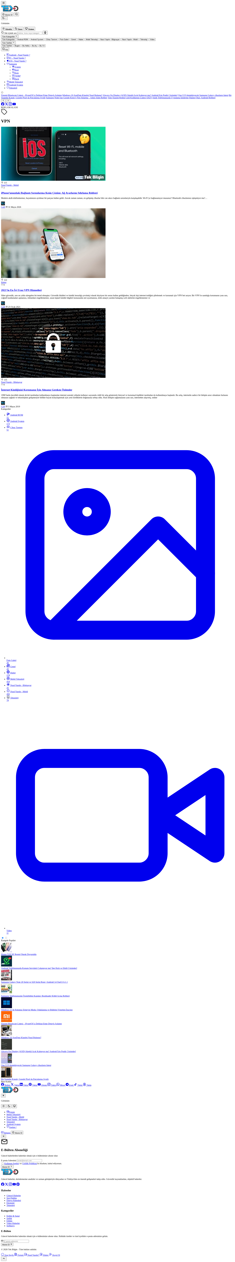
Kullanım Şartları (11, 1163)
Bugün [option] (17, 46)
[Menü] (3, 3)
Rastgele (4, 940)
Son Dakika (12, 1198)
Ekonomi (10, 1203)
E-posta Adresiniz (8, 1160)
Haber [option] (81, 39)
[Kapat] (3, 1136)
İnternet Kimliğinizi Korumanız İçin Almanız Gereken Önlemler (36, 389)
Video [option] (152, 39)
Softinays (11, 1226)
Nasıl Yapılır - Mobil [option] (130, 39)
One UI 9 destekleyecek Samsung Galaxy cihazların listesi (203, 95)
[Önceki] (3, 100)
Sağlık (9, 1218)
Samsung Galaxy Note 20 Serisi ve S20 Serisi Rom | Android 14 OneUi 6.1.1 (34, 982)
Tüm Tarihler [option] (7, 46)
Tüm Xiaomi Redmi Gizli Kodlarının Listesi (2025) (130, 98)
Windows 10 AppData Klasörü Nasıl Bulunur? (82, 95)
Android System (14, 1124)
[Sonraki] (8, 100)
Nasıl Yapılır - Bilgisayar (11, 382)
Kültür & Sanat (13, 1216)
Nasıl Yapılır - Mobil (10, 185)
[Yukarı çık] (4, 1258)
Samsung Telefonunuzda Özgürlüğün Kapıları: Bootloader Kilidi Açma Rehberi (35, 996)
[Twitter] (7, 105)
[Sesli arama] (45, 33)
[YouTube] (14, 105)
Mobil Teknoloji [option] (92, 39)
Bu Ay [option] (34, 46)
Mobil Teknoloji (13, 1114)
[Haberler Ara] (16, 14)
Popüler (12, 940)
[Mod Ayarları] (4, 18)
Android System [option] (37, 39)
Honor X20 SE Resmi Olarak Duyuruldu (18, 954)
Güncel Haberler (14, 1195)
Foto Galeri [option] (64, 39)
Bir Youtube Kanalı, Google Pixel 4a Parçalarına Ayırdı (25, 1079)
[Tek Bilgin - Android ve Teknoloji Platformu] (10, 1174)
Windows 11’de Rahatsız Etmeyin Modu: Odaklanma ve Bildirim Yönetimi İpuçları (37, 1010)
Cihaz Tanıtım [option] (51, 39)
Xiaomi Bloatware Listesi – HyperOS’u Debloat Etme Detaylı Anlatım (31, 95)
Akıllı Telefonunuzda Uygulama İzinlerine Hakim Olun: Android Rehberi (183, 98)
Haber (3, 282)
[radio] (7, 29)
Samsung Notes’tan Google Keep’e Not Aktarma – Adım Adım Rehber (76, 98)
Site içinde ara (10, 33)
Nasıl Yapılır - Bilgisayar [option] (109, 39)
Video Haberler (13, 1223)
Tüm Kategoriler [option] (8, 39)
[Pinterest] (18, 1185)
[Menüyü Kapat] (3, 1095)
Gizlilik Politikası (29, 1163)
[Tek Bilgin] (10, 11)
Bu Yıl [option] (42, 46)
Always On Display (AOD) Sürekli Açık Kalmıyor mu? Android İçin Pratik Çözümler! (140, 95)
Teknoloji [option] (143, 39)
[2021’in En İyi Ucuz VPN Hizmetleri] (53, 277)
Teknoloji (11, 1122)
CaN (3, 207)
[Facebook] (3, 105)
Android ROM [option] (22, 39)
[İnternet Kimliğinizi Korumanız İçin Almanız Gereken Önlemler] (53, 377)
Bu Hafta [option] (25, 46)
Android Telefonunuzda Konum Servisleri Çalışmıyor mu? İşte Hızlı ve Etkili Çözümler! (39, 968)
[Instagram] (11, 105)
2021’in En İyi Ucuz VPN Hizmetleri (21, 290)
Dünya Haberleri (14, 1200)
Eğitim (9, 1221)
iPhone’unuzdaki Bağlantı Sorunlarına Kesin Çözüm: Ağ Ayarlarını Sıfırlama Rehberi (49, 192)
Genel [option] (73, 39)
